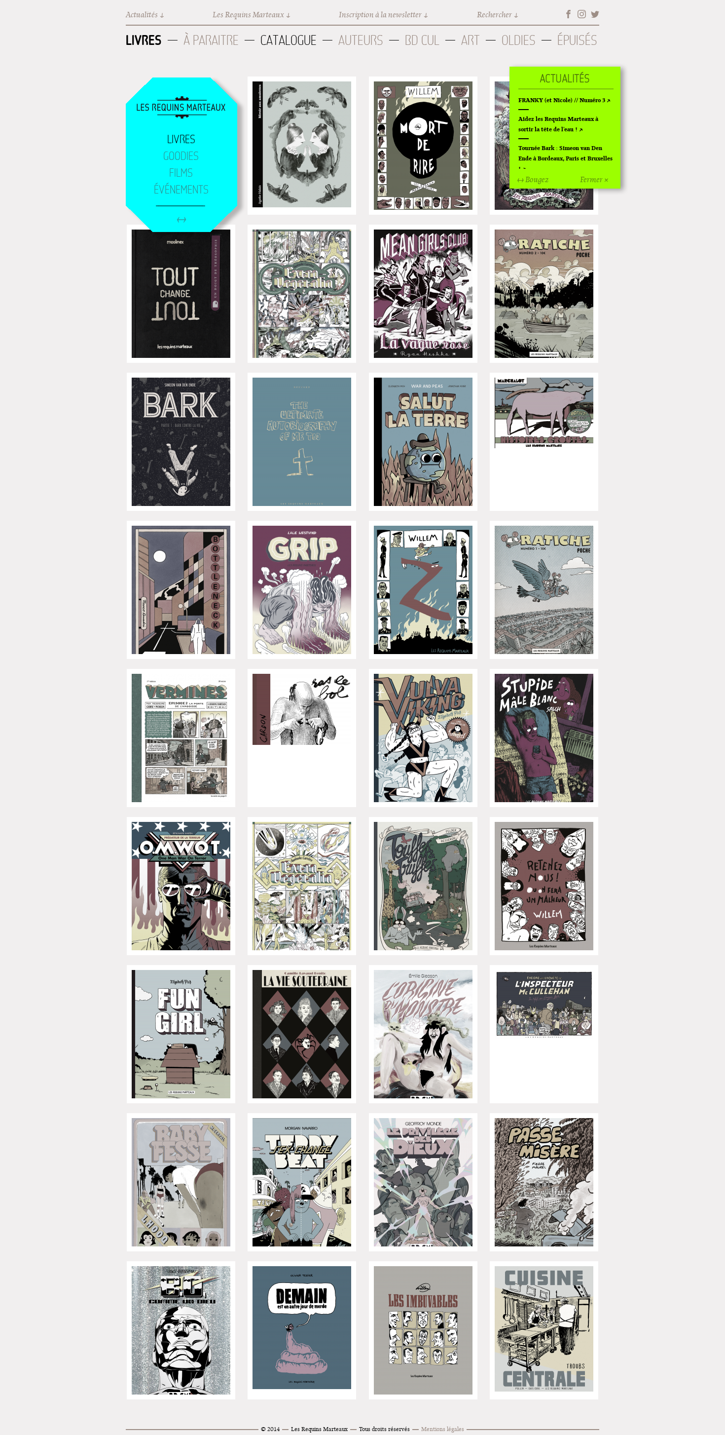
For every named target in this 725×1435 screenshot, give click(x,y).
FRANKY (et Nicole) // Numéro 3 (561, 100)
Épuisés (577, 40)
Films (181, 172)
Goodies (181, 156)
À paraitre (211, 40)
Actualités (142, 14)
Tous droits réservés (384, 1429)
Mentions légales (442, 1429)
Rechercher (494, 14)
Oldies (519, 40)
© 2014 (270, 1429)
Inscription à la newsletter (380, 14)
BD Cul (422, 40)
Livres (144, 40)
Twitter (595, 14)
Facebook (568, 14)
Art (470, 40)
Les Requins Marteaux (248, 14)
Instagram (582, 14)
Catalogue (288, 40)
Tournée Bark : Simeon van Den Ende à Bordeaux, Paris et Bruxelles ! (565, 158)
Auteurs (360, 40)
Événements (181, 189)
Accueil (181, 108)
